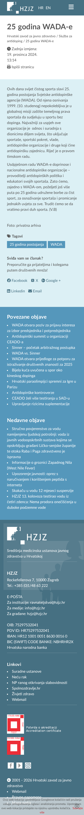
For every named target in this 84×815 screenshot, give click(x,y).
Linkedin (17, 291)
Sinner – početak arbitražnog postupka (43, 348)
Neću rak (19, 677)
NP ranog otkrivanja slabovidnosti (39, 683)
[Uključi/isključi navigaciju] (71, 7)
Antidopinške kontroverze (33, 393)
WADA (56, 244)
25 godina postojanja (27, 244)
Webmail (19, 791)
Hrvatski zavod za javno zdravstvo (31, 36)
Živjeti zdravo (23, 694)
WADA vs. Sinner (26, 353)
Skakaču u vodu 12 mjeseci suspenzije (43, 491)
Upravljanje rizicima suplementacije (41, 404)
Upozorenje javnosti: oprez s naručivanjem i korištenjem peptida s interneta (37, 479)
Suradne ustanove (26, 671)
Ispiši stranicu (22, 67)
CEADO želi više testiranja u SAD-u (41, 398)
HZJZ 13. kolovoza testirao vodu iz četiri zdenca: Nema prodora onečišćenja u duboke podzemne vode (41, 501)
